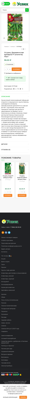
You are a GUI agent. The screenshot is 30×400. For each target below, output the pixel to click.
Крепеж (3, 294)
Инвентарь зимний (7, 276)
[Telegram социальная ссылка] (20, 89)
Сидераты (4, 331)
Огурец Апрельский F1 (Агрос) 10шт (22, 177)
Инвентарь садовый (7, 279)
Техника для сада (6, 348)
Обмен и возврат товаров (9, 237)
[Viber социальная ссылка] (22, 89)
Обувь (3, 297)
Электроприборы (6, 366)
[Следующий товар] (25, 49)
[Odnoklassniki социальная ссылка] (3, 232)
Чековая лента (5, 363)
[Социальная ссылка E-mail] (14, 89)
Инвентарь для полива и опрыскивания (13, 273)
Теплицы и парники (7, 345)
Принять (23, 397)
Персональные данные (8, 243)
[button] (8, 195)
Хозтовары (4, 360)
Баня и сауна (5, 261)
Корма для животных (7, 287)
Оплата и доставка (7, 240)
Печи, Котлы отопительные (9, 300)
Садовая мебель (6, 320)
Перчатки (4, 311)
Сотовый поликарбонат (8, 338)
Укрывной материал (7, 351)
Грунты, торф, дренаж (8, 270)
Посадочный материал (8, 308)
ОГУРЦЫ (19, 46)
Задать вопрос (5, 249)
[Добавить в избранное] (11, 165)
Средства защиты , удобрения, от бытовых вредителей (14, 342)
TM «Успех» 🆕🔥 (6, 256)
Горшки (3, 267)
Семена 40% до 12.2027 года (10, 328)
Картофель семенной (8, 290)
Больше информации (10, 397)
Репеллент (4, 314)
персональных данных (18, 390)
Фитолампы (4, 357)
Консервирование (7, 284)
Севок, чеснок (5, 323)
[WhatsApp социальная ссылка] (16, 89)
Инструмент (5, 281)
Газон (3, 264)
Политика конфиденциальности (11, 246)
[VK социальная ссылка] (18, 89)
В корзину (16, 69)
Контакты (4, 252)
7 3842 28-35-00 (16, 227)
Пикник (3, 303)
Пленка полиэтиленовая (8, 305)
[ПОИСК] (27, 10)
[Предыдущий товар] (21, 49)
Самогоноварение (7, 335)
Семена (12, 46)
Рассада (3, 317)
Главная (6, 46)
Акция (3, 259)
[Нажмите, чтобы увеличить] (4, 38)
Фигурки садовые (6, 354)
